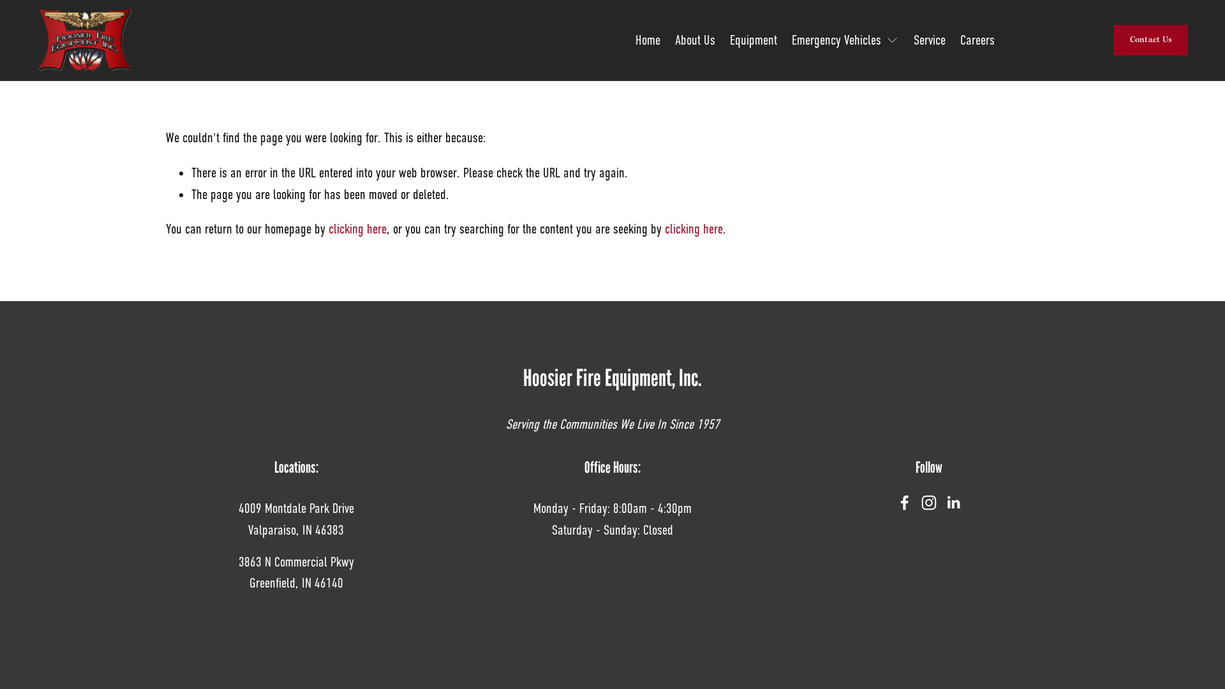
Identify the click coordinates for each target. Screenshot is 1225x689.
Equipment (753, 40)
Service (930, 40)
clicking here (358, 229)
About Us (695, 40)
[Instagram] (929, 502)
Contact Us (1151, 40)
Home (647, 40)
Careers (977, 40)
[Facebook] (904, 502)
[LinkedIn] (953, 502)
